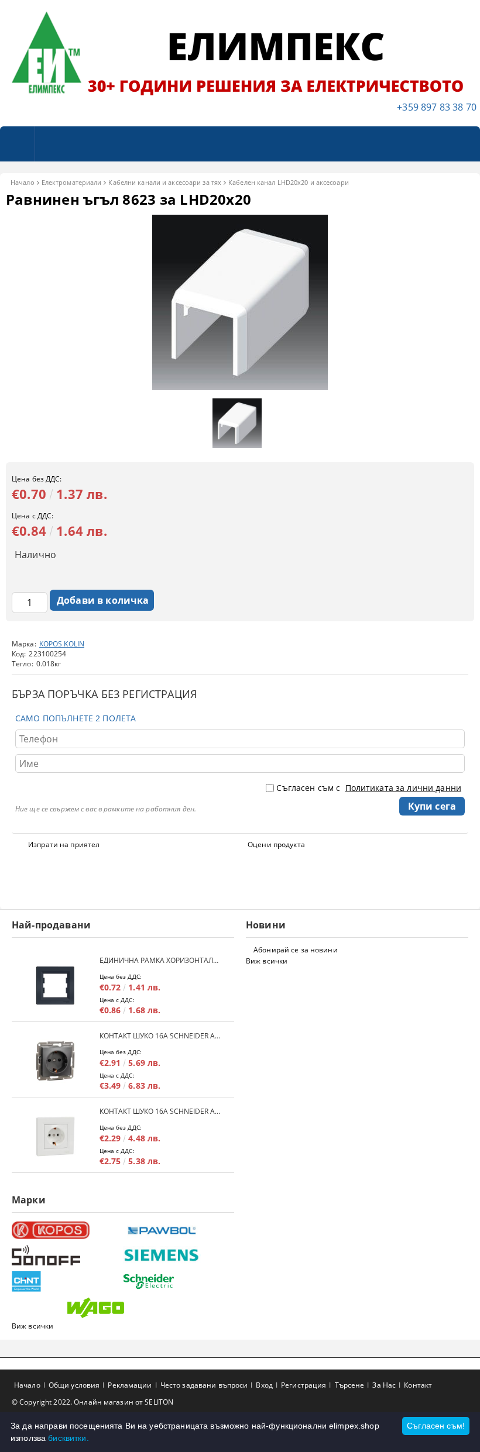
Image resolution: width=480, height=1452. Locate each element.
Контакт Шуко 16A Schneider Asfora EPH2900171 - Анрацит (161, 1036)
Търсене (350, 1385)
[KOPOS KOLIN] (66, 1231)
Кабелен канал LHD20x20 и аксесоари (288, 182)
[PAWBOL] (177, 1230)
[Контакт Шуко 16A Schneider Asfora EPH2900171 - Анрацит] (56, 1061)
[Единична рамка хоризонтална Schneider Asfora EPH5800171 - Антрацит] (56, 985)
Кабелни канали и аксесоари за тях (164, 182)
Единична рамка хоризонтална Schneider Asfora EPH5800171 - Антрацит (161, 960)
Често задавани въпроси (204, 1385)
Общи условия (74, 1385)
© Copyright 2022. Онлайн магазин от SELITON (92, 1402)
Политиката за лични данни (403, 787)
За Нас (384, 1385)
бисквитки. (68, 1438)
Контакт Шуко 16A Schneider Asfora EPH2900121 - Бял (161, 1111)
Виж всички (266, 961)
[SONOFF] (66, 1255)
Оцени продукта (276, 844)
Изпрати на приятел (64, 844)
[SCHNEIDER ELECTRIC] (177, 1281)
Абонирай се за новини (295, 950)
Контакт (418, 1385)
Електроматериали (72, 182)
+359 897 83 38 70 (436, 107)
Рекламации (130, 1385)
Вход (264, 1385)
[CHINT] (66, 1281)
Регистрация (303, 1385)
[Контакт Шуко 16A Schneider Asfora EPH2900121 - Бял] (56, 1136)
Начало (23, 182)
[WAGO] (121, 1308)
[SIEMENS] (177, 1255)
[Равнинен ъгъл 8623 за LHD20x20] (240, 387)
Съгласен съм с (368, 787)
